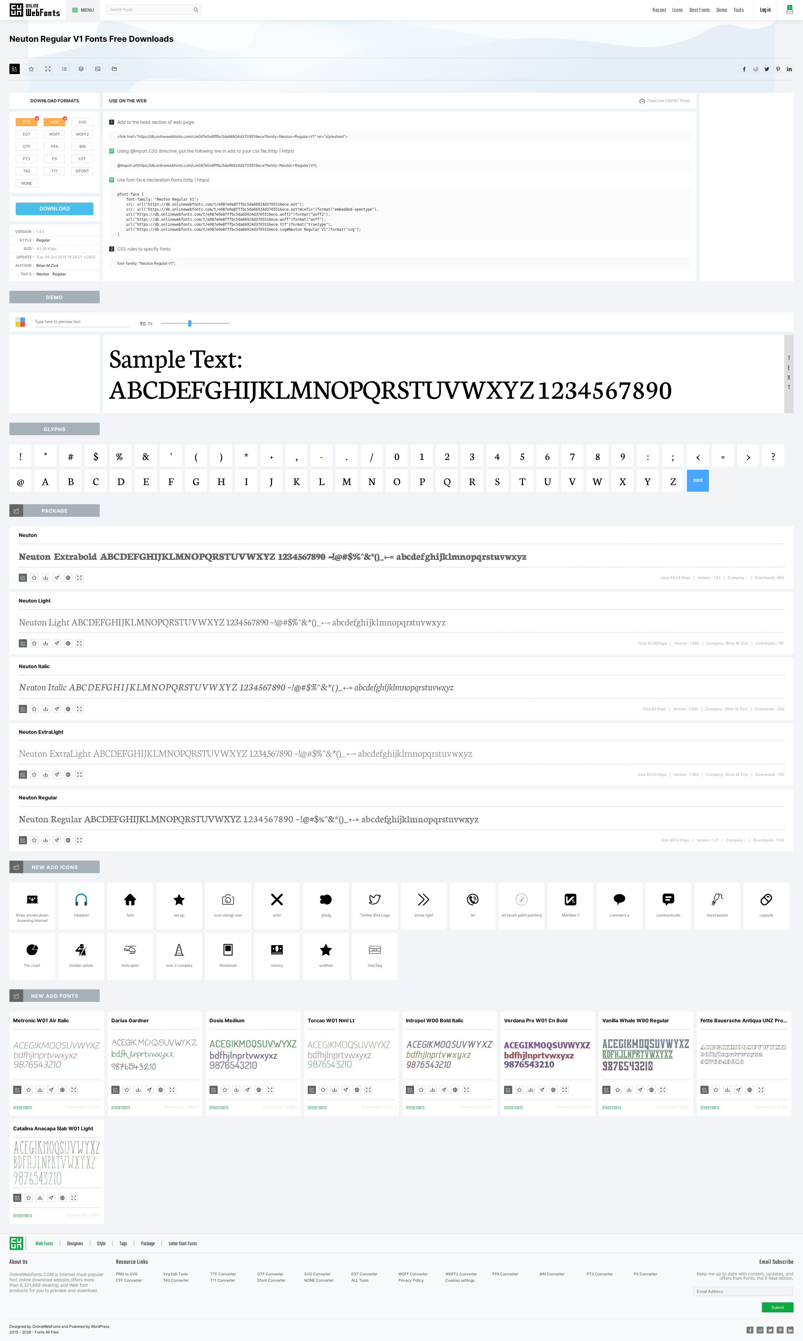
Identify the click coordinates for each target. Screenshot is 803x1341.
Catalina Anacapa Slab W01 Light (53, 1128)
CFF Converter (129, 1280)
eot (26, 134)
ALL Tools (360, 1280)
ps (54, 158)
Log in (765, 10)
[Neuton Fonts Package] (16, 510)
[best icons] (16, 995)
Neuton (42, 274)
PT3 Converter (600, 1274)
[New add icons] (16, 867)
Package (148, 1244)
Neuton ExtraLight (41, 732)
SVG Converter (317, 1274)
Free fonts (37, 11)
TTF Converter (223, 1274)
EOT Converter (364, 1274)
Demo (721, 10)
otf (26, 146)
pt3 (26, 158)
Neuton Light (35, 601)
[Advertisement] (746, 187)
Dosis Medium (227, 1020)
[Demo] (48, 69)
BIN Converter (552, 1274)
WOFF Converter (413, 1274)
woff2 (82, 134)
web (55, 122)
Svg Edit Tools (175, 1274)
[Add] (14, 69)
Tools (739, 10)
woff (54, 134)
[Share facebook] (744, 69)
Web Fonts (44, 1244)
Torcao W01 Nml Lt (331, 1020)
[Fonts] (114, 69)
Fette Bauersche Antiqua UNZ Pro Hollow (744, 1020)
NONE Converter (318, 1280)
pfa (54, 146)
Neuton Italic (34, 666)
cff (82, 158)
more (698, 480)
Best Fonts (699, 10)
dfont (82, 171)
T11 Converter (222, 1280)
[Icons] (98, 69)
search (196, 9)
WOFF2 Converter (461, 1274)
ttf (26, 122)
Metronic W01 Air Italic (41, 1020)
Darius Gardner (130, 1020)
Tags (123, 1244)
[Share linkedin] (789, 69)
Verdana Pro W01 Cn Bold (535, 1020)
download (55, 208)
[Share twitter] (767, 69)
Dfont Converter (271, 1280)
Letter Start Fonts (183, 1244)
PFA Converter (505, 1274)
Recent (659, 10)
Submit (777, 1307)
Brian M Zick (47, 265)
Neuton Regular (38, 797)
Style (101, 1244)
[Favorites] (31, 69)
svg (82, 122)
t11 (54, 171)
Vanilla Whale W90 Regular (635, 1020)
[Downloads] (45, 578)
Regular (43, 240)
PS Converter (645, 1274)
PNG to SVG (126, 1274)
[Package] (81, 69)
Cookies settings (460, 1280)
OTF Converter (270, 1274)
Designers (75, 1244)
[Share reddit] (756, 69)
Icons (677, 10)
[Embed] (68, 578)
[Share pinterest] (778, 69)
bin (82, 146)
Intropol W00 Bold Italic (434, 1020)
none (26, 183)
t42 (26, 171)
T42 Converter (176, 1280)
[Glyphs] (64, 69)
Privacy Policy (411, 1280)
